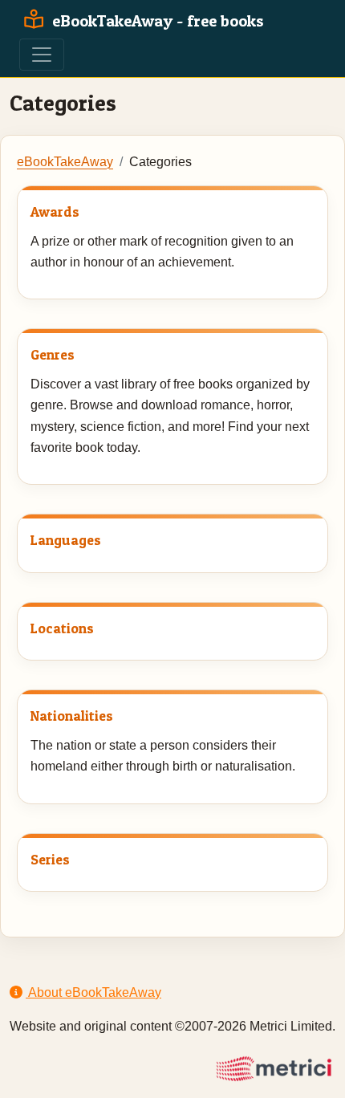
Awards (54, 211)
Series (50, 859)
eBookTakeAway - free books (156, 21)
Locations (62, 628)
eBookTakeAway (65, 162)
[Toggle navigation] (41, 55)
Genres (52, 354)
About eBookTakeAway (93, 992)
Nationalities (71, 715)
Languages (65, 539)
